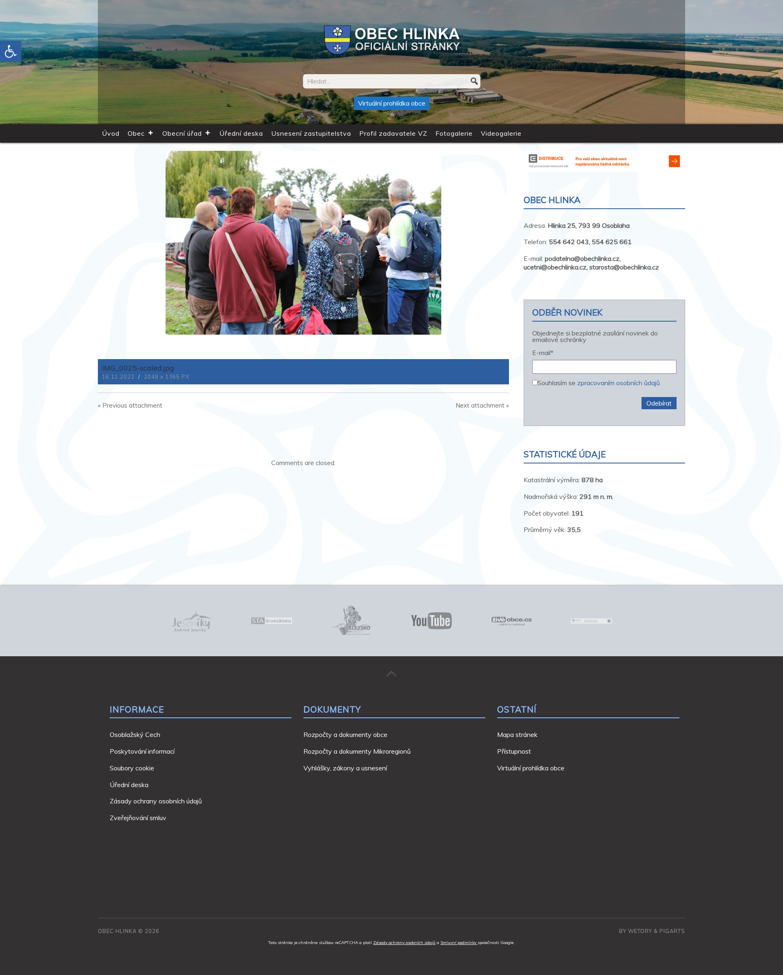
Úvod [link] (110, 133)
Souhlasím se (598, 382)
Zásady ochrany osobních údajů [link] (156, 801)
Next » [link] (482, 405)
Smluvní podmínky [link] (459, 942)
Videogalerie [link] (501, 133)
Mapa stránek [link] (517, 734)
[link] (10, 51)
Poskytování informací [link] (142, 751)
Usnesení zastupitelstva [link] (311, 133)
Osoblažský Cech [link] (135, 734)
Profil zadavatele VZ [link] (393, 133)
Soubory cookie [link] (132, 768)
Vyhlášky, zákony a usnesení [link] (345, 768)
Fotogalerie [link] (454, 133)
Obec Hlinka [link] (117, 931)
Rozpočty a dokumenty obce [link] (345, 734)
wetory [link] (640, 931)
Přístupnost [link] (514, 751)
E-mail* (542, 353)
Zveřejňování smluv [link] (138, 818)
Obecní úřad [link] (182, 133)
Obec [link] (136, 133)
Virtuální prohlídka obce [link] (391, 103)
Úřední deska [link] (241, 133)
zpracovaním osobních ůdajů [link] (618, 383)
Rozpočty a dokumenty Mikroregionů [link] (357, 751)
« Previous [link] (130, 405)
